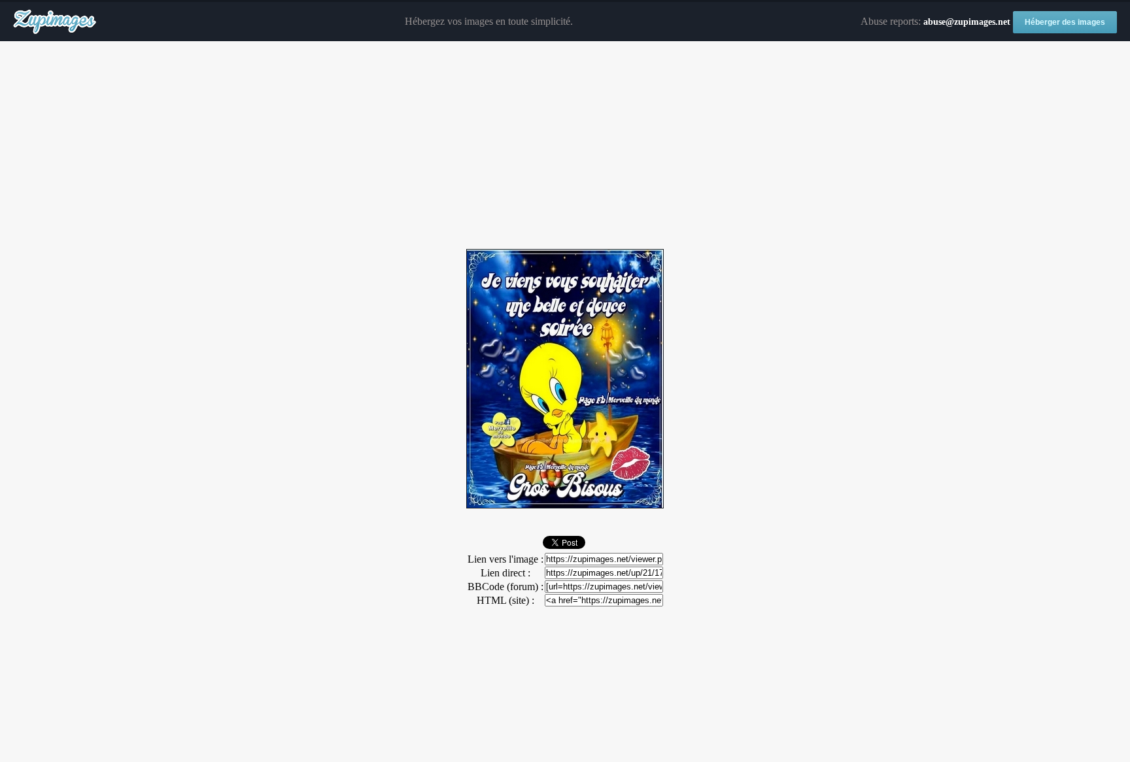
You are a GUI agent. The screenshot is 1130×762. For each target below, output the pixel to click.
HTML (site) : (505, 600)
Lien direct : (505, 572)
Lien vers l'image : (505, 559)
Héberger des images (1065, 22)
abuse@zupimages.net (966, 22)
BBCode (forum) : (505, 586)
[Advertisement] (565, 145)
